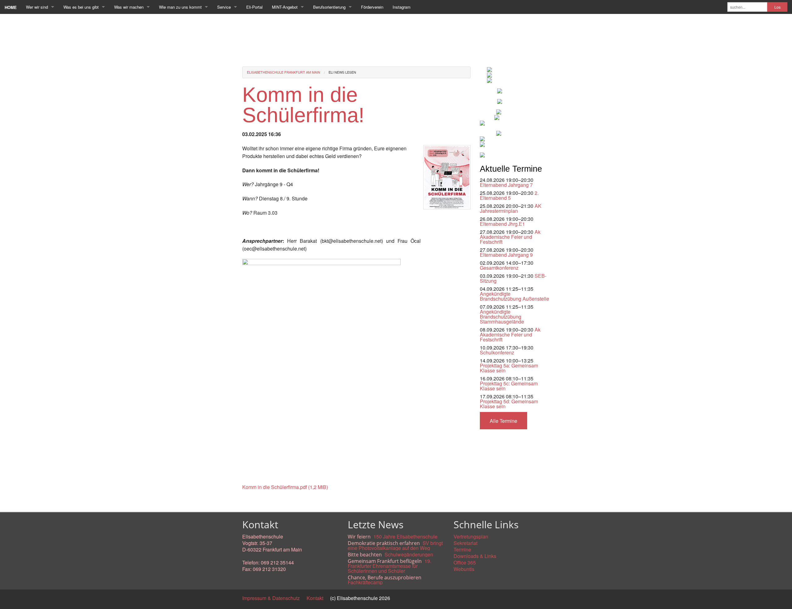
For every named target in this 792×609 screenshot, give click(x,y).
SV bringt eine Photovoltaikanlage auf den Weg (395, 545)
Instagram (402, 7)
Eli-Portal (254, 7)
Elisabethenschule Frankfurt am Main (283, 72)
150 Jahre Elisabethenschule (405, 536)
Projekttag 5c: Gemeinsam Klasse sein (509, 386)
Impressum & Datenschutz (271, 598)
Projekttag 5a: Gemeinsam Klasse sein (509, 368)
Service (224, 7)
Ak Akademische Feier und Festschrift (510, 236)
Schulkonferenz (497, 352)
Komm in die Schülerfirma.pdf (285, 487)
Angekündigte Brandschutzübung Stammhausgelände (502, 316)
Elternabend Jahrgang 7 (506, 184)
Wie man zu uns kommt (180, 7)
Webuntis (464, 569)
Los (777, 7)
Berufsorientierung (329, 7)
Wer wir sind (37, 7)
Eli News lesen (342, 72)
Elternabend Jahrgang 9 (506, 254)
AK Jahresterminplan (510, 208)
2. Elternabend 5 (509, 195)
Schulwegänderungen (409, 554)
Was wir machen (129, 7)
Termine (462, 549)
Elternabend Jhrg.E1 (502, 223)
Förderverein (372, 7)
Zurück (249, 500)
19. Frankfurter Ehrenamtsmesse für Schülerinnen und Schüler (389, 565)
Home (11, 7)
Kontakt (315, 598)
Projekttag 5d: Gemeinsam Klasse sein (509, 404)
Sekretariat (465, 543)
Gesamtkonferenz (499, 267)
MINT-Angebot (285, 7)
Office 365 (465, 562)
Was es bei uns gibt (81, 7)
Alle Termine (503, 420)
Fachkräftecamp (365, 582)
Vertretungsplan (471, 536)
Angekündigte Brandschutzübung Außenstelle (514, 296)
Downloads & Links (475, 556)
